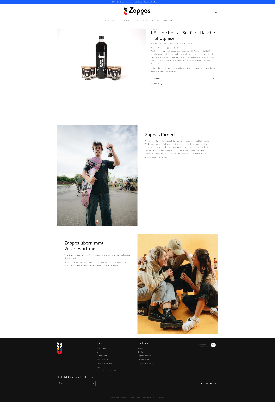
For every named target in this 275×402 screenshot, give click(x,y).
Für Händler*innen (144, 360)
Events (140, 352)
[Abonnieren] (93, 383)
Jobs (98, 367)
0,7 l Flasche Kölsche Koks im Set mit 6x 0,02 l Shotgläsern (191, 68)
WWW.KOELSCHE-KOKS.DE (178, 43)
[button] (59, 11)
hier (165, 157)
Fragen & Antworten (145, 356)
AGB (99, 352)
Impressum (101, 348)
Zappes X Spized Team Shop (107, 371)
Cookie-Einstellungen (145, 363)
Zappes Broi (119, 397)
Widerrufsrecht (102, 360)
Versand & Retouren (104, 363)
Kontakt (141, 348)
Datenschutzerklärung (144, 397)
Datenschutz (102, 356)
